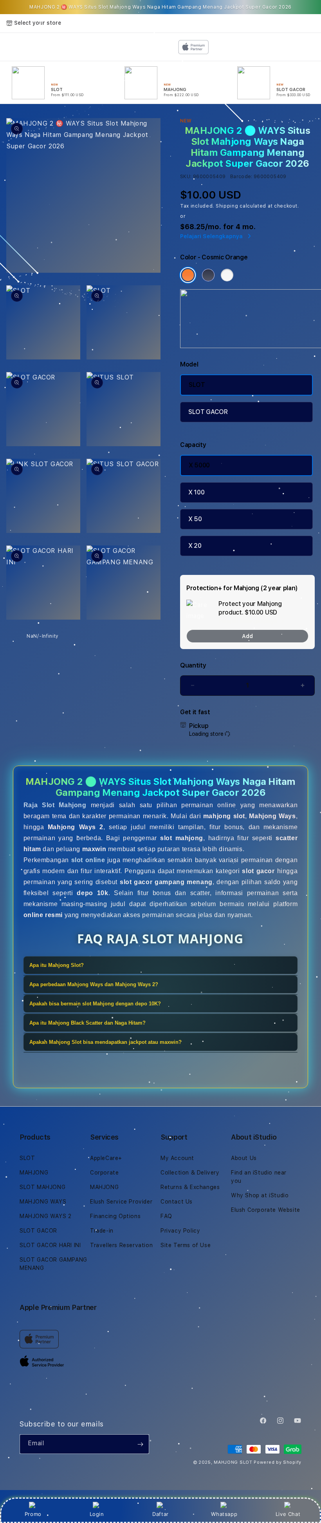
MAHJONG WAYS (43, 1201)
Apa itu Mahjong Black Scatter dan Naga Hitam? (87, 1023)
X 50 (195, 519)
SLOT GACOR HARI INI (50, 1245)
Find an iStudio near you (259, 1176)
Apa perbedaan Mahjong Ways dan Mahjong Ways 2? (93, 984)
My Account (177, 1158)
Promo (33, 1514)
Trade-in (102, 1231)
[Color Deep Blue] (208, 275)
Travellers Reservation (121, 1245)
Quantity (193, 665)
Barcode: (241, 176)
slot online (88, 860)
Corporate (104, 1172)
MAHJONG (34, 1172)
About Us (244, 1158)
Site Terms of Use (185, 1245)
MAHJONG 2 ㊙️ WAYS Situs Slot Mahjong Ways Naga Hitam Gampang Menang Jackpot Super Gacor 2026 (160, 7)
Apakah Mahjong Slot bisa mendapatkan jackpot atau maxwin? (105, 1042)
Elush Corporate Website (265, 1210)
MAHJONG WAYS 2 (45, 1216)
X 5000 (199, 465)
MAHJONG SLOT (233, 1462)
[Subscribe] (140, 1444)
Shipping (227, 206)
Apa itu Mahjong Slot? (56, 965)
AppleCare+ (106, 1158)
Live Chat (288, 1514)
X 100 (196, 492)
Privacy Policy (180, 1231)
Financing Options (115, 1216)
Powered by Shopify (277, 1462)
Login (97, 1514)
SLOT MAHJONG (42, 1187)
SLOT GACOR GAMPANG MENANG (53, 1264)
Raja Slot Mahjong (55, 805)
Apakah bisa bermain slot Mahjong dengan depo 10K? (95, 1004)
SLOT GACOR (208, 412)
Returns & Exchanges (190, 1187)
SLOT (197, 385)
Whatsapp (224, 1514)
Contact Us (176, 1201)
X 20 (195, 545)
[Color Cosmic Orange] (188, 275)
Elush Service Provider (121, 1201)
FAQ (166, 1216)
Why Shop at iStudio (260, 1195)
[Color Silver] (227, 275)
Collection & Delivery (190, 1172)
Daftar (160, 1514)
